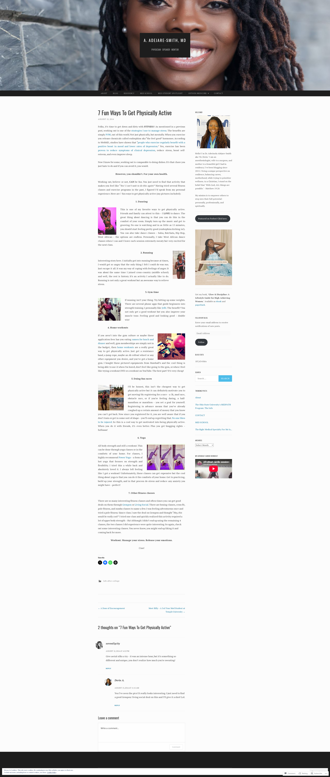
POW (108, 134)
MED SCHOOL (201, 422)
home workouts (125, 347)
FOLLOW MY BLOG (201, 317)
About (104, 93)
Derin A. (119, 680)
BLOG (115, 93)
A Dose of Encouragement (111, 608)
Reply (108, 668)
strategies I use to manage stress (149, 130)
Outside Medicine (197, 93)
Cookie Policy (51, 772)
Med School (146, 93)
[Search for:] (213, 378)
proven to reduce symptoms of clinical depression (126, 150)
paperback (200, 304)
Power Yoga (125, 457)
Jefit (164, 307)
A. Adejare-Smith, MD (165, 40)
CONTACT (218, 93)
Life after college (111, 581)
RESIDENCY (129, 93)
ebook (218, 301)
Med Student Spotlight (170, 93)
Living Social (141, 504)
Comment (176, 747)
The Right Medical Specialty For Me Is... (213, 429)
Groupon (126, 504)
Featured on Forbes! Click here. (212, 218)
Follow (201, 342)
